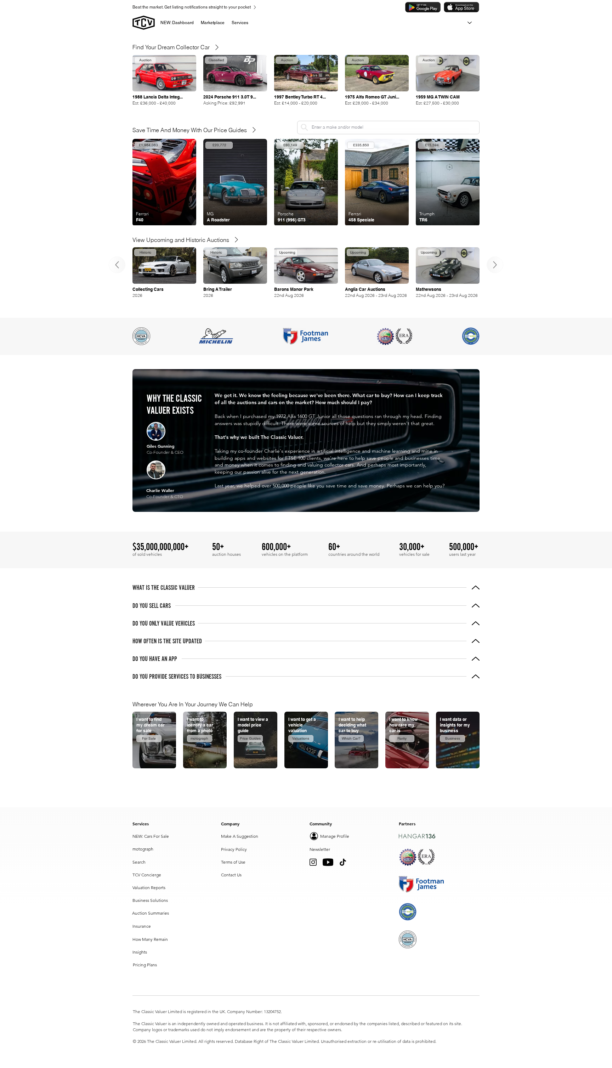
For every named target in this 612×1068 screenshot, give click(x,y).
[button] (213, 22)
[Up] (117, 264)
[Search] (304, 127)
